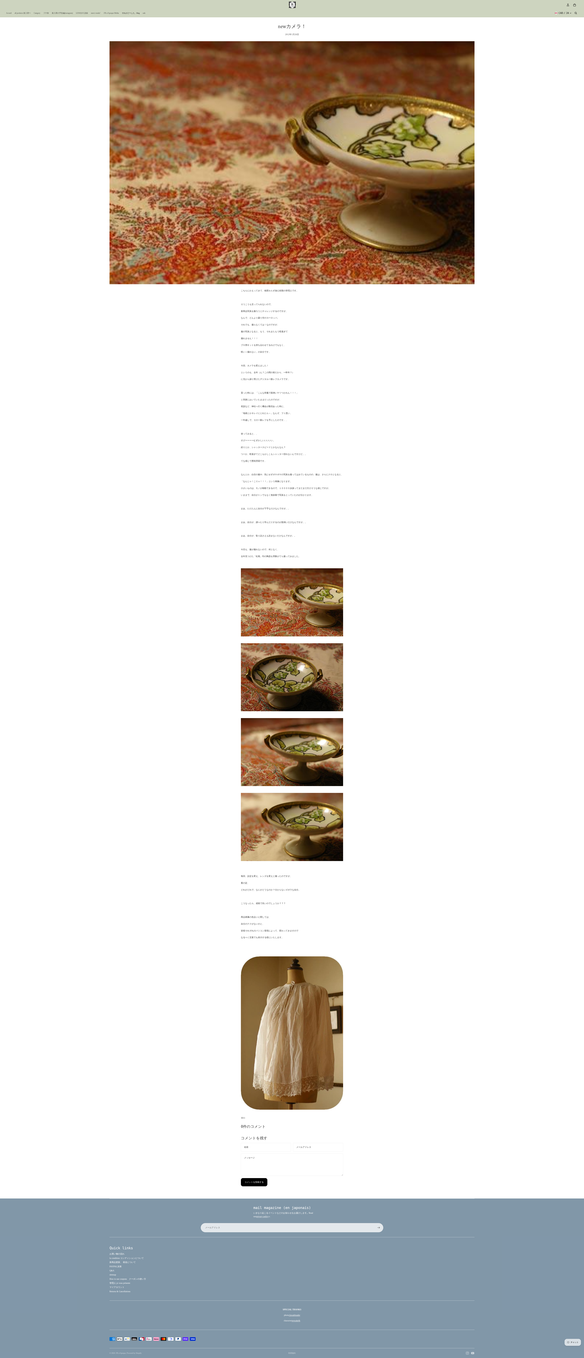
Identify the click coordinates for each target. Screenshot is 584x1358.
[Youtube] (472, 1353)
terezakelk (296, 1321)
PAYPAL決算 (115, 1266)
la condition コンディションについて (126, 1258)
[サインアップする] (378, 1227)
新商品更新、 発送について (122, 1262)
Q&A (111, 1270)
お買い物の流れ (116, 1254)
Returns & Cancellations (119, 1291)
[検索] (575, 13)
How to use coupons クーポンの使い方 (127, 1279)
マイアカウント (116, 1287)
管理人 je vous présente (119, 1283)
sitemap (112, 1275)
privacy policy (262, 1216)
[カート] (574, 5)
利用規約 (292, 1353)
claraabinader (294, 1315)
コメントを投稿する (254, 1182)
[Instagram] (467, 1353)
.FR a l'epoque (120, 1353)
